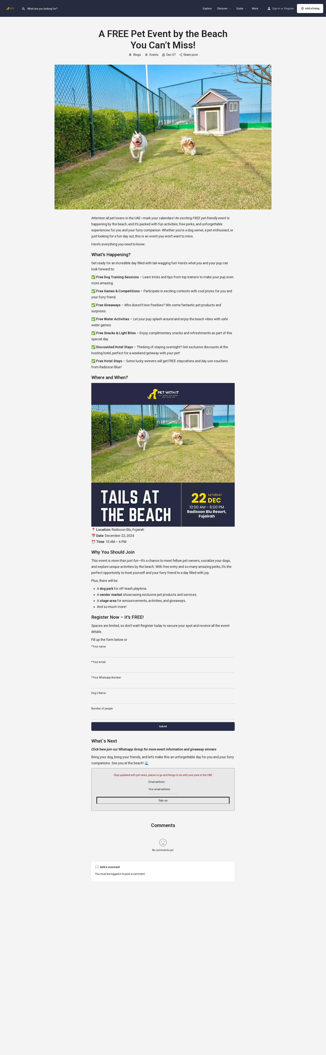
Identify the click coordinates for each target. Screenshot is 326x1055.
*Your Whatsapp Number (106, 677)
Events (153, 55)
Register (289, 8)
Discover (222, 8)
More (255, 8)
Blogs (137, 55)
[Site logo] (11, 8)
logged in (116, 873)
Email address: (156, 781)
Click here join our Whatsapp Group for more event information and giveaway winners (153, 749)
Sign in (276, 8)
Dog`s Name (98, 693)
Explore (207, 8)
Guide (239, 8)
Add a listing (312, 8)
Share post (190, 55)
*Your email (98, 662)
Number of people (102, 708)
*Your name (98, 646)
